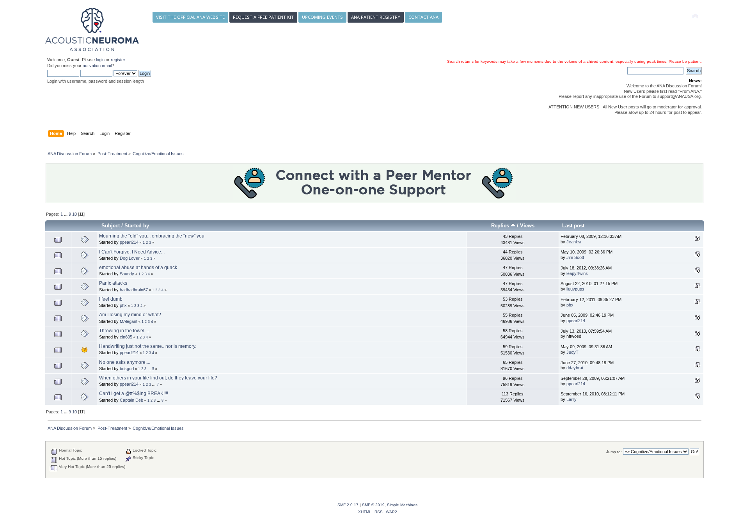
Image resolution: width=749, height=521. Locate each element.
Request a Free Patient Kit (263, 17)
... (66, 214)
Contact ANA (423, 17)
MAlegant (128, 321)
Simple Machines (402, 505)
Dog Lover (130, 258)
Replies (501, 226)
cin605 (126, 337)
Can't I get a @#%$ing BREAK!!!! (133, 393)
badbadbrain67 (134, 289)
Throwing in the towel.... (124, 330)
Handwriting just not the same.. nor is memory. (147, 346)
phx (123, 305)
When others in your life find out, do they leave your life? (158, 378)
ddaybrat (574, 367)
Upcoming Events (322, 17)
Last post (573, 226)
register (118, 59)
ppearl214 (129, 242)
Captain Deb (131, 400)
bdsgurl (127, 368)
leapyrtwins (577, 273)
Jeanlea (573, 241)
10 (74, 214)
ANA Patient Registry (375, 17)
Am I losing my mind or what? (130, 314)
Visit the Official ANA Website (190, 17)
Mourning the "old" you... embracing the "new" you (151, 236)
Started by (136, 226)
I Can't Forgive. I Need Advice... (132, 252)
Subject (110, 226)
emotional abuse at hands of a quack (138, 267)
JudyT (572, 352)
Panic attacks (113, 283)
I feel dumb (110, 299)
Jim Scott (575, 257)
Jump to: (614, 452)
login (100, 59)
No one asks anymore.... (124, 362)
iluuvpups (575, 289)
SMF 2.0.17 (348, 505)
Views (527, 226)
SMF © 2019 (373, 505)
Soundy (127, 273)
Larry (571, 399)
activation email (97, 65)
